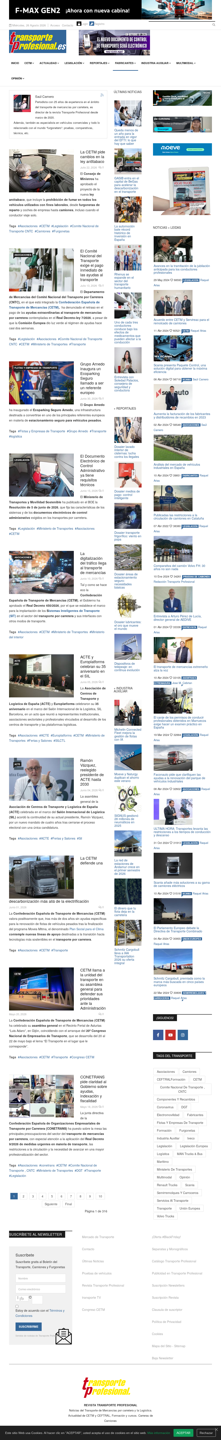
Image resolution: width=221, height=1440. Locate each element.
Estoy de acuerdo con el (40, 1313)
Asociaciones (29, 226)
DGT (79, 1170)
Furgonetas (61, 231)
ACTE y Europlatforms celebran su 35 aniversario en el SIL (93, 666)
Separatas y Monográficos (170, 1249)
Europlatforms (62, 735)
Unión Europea (190, 1208)
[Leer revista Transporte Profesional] (182, 190)
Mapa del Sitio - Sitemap (168, 1346)
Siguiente (51, 1204)
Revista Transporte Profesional (103, 1285)
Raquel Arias (198, 331)
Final (68, 1204)
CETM (28, 63)
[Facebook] (158, 1035)
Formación (164, 1130)
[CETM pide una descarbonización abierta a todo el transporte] (41, 877)
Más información (158, 1433)
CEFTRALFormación (171, 1079)
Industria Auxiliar (155, 63)
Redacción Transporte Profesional (174, 582)
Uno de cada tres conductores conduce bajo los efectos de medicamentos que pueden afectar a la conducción (127, 332)
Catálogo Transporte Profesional (174, 1261)
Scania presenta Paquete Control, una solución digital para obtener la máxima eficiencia (180, 368)
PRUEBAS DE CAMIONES (196, 576)
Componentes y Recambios (176, 1099)
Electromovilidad (168, 1115)
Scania (189, 1185)
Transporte (78, 344)
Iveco (191, 1138)
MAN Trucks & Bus (189, 1154)
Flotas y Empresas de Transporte (35, 367)
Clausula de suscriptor (167, 1309)
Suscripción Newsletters (168, 1285)
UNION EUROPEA (192, 938)
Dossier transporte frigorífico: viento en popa (127, 535)
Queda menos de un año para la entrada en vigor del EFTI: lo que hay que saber (126, 137)
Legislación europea (194, 1146)
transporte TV (91, 1297)
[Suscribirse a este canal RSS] (102, 95)
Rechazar (206, 1433)
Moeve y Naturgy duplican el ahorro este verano (126, 777)
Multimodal (184, 63)
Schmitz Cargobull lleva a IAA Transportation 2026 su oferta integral (126, 956)
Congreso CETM (82, 1057)
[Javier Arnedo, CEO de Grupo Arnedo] (41, 382)
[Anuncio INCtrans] (145, 42)
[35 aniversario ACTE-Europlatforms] (41, 675)
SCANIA (187, 379)
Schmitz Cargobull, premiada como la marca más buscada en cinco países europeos (179, 981)
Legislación (73, 63)
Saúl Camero (200, 379)
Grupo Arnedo (78, 431)
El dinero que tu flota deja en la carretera (125, 911)
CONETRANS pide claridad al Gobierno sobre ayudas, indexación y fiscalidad (93, 1088)
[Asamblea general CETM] (41, 988)
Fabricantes (124, 63)
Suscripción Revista (165, 1297)
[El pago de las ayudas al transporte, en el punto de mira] (41, 269)
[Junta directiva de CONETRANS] (41, 1095)
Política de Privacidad (166, 1321)
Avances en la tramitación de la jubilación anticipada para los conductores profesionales (182, 269)
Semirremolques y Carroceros (177, 1193)
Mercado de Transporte (98, 1237)
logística (16, 436)
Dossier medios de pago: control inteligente (127, 494)
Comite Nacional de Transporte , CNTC (182, 1089)
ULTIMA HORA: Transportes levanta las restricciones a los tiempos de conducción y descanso (182, 831)
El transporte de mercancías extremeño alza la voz (181, 668)
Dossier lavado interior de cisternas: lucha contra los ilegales (126, 451)
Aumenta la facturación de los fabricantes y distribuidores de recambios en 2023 (182, 415)
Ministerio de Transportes (50, 344)
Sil (80, 838)
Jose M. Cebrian (182, 683)
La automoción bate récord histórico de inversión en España (124, 233)
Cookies (157, 1334)
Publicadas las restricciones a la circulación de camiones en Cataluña (179, 516)
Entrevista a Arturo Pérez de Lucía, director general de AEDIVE (178, 617)
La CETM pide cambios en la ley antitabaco (92, 156)
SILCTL (60, 740)
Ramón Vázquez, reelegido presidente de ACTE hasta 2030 (92, 772)
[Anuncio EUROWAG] (182, 124)
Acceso (55, 25)
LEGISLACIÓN (21, 460)
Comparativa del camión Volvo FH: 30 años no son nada (179, 567)
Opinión (16, 78)
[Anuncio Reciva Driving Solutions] (182, 98)
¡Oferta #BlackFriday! (166, 1237)
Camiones (43, 231)
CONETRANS (21, 1080)
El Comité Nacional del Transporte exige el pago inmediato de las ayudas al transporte (91, 265)
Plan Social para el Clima (86, 929)
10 (100, 1196)
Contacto (67, 25)
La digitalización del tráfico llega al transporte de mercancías (93, 562)
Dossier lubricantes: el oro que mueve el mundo (127, 625)
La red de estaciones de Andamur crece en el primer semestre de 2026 (127, 867)
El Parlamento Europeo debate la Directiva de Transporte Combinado (178, 929)
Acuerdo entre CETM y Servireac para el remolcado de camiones (181, 321)
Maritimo (163, 1161)
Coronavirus (165, 1107)
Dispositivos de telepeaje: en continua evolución (127, 666)
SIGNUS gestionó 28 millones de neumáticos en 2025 (126, 820)
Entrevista (189, 627)
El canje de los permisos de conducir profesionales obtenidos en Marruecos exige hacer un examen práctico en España (180, 722)
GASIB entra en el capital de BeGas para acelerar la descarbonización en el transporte (126, 185)
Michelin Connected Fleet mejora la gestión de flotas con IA (127, 734)
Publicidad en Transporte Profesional (177, 1273)
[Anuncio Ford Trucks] (110, 9)
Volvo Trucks (165, 1216)
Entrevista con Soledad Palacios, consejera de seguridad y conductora (126, 384)
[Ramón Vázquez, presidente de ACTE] (41, 779)
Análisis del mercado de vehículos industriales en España (177, 466)
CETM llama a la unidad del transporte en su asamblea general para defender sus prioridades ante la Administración (93, 989)
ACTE (17, 660)
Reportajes (98, 63)
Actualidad (48, 63)
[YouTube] (170, 1035)
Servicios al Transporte (172, 1200)
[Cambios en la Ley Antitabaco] (41, 170)
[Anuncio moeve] (182, 149)
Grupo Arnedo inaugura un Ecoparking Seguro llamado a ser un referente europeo (92, 378)
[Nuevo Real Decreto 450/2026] (41, 572)
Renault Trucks (167, 1185)
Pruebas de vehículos (97, 1273)
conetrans (48, 1165)
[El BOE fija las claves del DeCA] (41, 475)
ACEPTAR (183, 1433)
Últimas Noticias (93, 1261)
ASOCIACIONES (22, 254)
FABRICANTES (190, 475)
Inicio (15, 63)
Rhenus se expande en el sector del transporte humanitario (124, 281)
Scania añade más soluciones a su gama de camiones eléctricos (182, 884)
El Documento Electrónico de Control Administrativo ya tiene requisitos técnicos (92, 470)
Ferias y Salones (40, 740)
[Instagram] (183, 1035)
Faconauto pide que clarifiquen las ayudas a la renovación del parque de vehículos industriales (179, 777)
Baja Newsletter (162, 1358)
